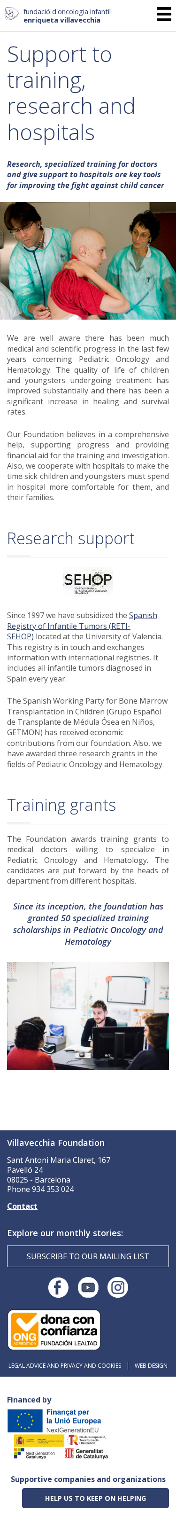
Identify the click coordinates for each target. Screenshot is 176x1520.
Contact (22, 1206)
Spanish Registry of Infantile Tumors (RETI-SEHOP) (82, 626)
